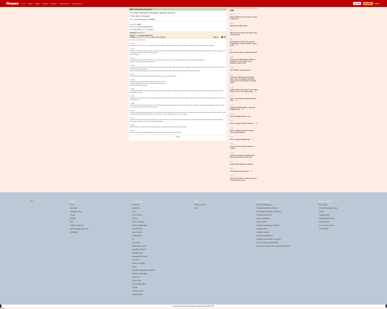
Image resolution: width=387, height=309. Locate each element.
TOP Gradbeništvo (139, 284)
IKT (133, 239)
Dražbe (134, 218)
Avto (133, 211)
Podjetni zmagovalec (139, 273)
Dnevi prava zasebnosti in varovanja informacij (273, 246)
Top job (134, 287)
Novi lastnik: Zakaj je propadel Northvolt (243, 52)
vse (133, 16)
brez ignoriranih (145, 16)
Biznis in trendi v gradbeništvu (267, 242)
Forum (45, 4)
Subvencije (136, 277)
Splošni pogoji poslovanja (79, 229)
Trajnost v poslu (138, 291)
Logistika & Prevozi (139, 249)
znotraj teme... (150, 29)
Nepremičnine (137, 232)
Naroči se (357, 3)
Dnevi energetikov (263, 218)
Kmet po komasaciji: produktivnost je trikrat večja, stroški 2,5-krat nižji (242, 156)
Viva (196, 208)
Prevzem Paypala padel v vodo (240, 116)
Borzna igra (323, 204)
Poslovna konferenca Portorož (267, 208)
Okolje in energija (138, 263)
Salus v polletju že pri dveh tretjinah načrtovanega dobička (242, 131)
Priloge (72, 215)
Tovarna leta (136, 280)
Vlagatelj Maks (137, 294)
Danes (30, 4)
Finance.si (136, 204)
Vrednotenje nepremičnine (328, 208)
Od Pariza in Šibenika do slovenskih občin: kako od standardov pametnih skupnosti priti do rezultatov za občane (243, 79)
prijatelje (137, 16)
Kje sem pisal (171, 12)
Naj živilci (135, 260)
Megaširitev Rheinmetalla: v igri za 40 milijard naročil (242, 108)
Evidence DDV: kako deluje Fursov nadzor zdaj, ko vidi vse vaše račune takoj (244, 90)
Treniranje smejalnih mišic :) (146, 35)
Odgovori (215, 37)
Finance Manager (138, 222)
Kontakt (72, 218)
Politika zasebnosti (76, 225)
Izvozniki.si (136, 242)
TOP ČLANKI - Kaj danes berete (240, 70)
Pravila (146, 9)
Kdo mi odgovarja (154, 12)
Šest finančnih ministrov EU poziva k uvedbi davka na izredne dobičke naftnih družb (243, 43)
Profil (136, 9)
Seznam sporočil (143, 12)
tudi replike (152, 19)
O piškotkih (74, 232)
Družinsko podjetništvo (265, 236)
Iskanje (150, 9)
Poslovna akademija (264, 204)
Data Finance (137, 215)
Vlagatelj (368, 3)
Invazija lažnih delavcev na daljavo (241, 164)
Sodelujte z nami (76, 211)
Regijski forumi (262, 229)
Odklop (139, 24)
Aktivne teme (163, 12)
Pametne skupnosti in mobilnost (143, 270)
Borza (37, 4)
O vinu (134, 267)
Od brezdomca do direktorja (239, 171)
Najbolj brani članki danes (238, 26)
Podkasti (53, 4)
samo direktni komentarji (141, 19)
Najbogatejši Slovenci (140, 256)
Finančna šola (137, 229)
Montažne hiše (137, 253)
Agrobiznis (136, 208)
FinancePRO (137, 236)
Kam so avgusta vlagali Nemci (240, 139)
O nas (72, 204)
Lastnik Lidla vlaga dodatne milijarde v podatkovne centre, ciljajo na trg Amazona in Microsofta (243, 61)
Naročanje (73, 208)
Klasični (136, 12)
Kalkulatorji (64, 4)
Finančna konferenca (264, 215)
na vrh (178, 136)
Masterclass (77, 4)
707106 (163, 37)
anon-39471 (133, 32)
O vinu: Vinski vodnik (326, 225)
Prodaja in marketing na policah (268, 225)
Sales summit (261, 222)
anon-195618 (155, 37)
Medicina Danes (200, 204)
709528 (133, 37)
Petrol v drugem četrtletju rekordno (241, 123)
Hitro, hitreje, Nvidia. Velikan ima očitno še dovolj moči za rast (243, 179)
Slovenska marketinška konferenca (269, 211)
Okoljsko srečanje (263, 232)
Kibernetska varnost (139, 246)
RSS (71, 222)
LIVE (23, 4)
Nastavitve (140, 9)
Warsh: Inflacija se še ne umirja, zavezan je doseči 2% (243, 18)
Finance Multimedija (139, 225)
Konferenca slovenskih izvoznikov (269, 239)
